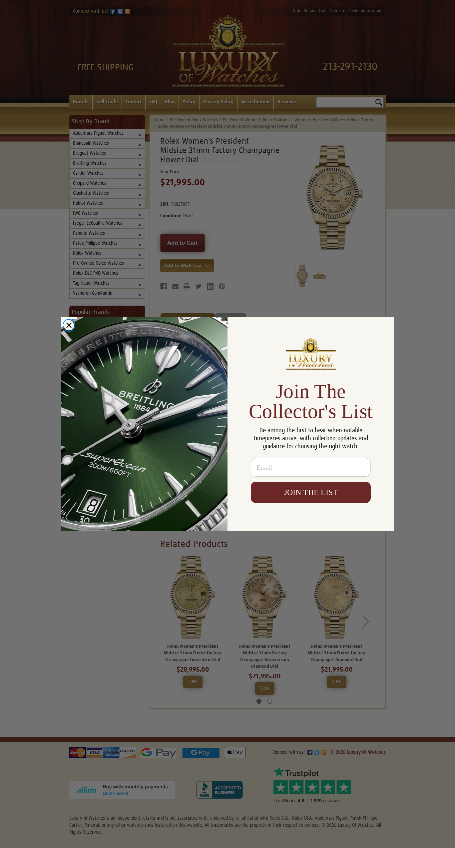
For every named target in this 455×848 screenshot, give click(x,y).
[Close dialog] (69, 325)
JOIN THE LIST (311, 492)
